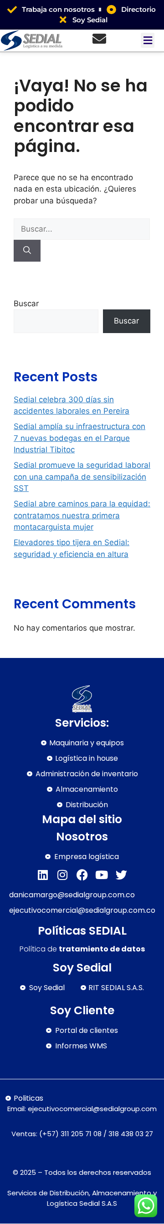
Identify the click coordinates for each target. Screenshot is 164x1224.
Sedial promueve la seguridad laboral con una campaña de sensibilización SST (82, 476)
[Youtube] (102, 874)
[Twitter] (121, 874)
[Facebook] (82, 874)
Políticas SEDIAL (82, 931)
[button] (147, 40)
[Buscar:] (82, 228)
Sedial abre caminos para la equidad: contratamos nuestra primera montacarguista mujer (82, 515)
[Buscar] (27, 251)
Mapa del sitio (82, 819)
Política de (82, 949)
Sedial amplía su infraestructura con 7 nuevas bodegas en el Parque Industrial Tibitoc (79, 438)
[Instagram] (62, 874)
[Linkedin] (43, 874)
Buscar (26, 303)
